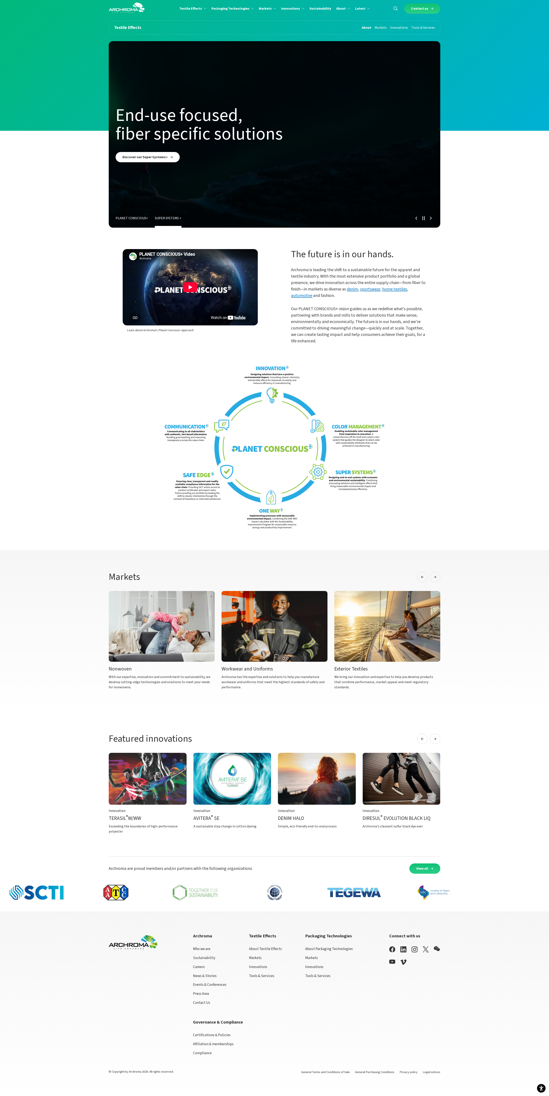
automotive (301, 296)
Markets (255, 958)
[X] (426, 949)
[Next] (430, 218)
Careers (199, 967)
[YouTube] (392, 961)
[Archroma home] (127, 8)
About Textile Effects (265, 949)
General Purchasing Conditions (374, 1072)
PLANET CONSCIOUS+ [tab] (132, 218)
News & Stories (205, 976)
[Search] (396, 8)
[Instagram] (415, 949)
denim (352, 289)
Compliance (202, 1053)
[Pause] (423, 218)
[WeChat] (437, 948)
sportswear (370, 289)
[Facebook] (392, 949)
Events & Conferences (209, 984)
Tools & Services (261, 976)
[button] (192, 8)
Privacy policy (409, 1072)
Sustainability (204, 958)
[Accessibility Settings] (541, 1088)
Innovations (258, 967)
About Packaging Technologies (329, 949)
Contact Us (201, 1002)
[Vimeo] (403, 962)
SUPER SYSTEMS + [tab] (168, 218)
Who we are (201, 949)
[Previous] (416, 218)
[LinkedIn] (403, 949)
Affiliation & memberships (213, 1044)
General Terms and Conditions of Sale (325, 1072)
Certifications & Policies (212, 1035)
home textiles (394, 289)
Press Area (201, 993)
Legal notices (431, 1072)
